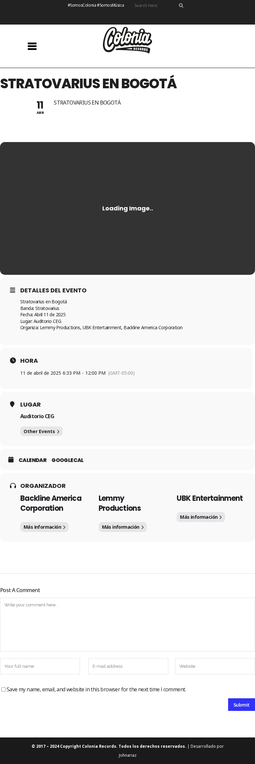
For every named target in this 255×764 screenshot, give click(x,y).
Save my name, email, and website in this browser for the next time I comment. (96, 689)
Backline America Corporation (50, 503)
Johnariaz (127, 755)
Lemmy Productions (120, 503)
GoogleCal (67, 460)
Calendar (32, 460)
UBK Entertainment (210, 498)
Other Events (39, 431)
